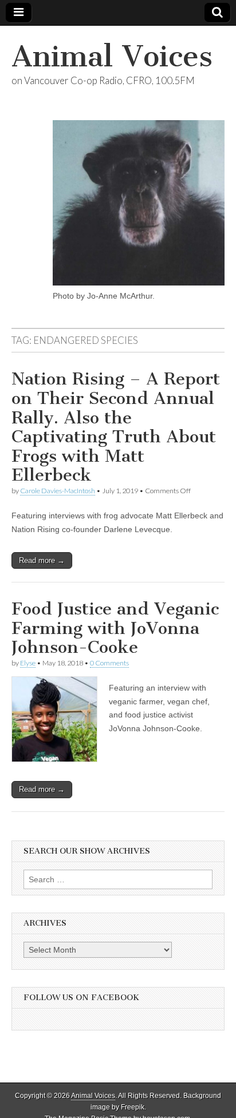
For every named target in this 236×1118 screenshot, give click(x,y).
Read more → (42, 560)
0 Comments (109, 663)
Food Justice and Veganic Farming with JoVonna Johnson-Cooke (115, 627)
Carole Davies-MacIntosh (57, 490)
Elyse (28, 663)
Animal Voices (112, 56)
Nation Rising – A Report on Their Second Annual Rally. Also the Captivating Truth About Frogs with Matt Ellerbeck (115, 426)
